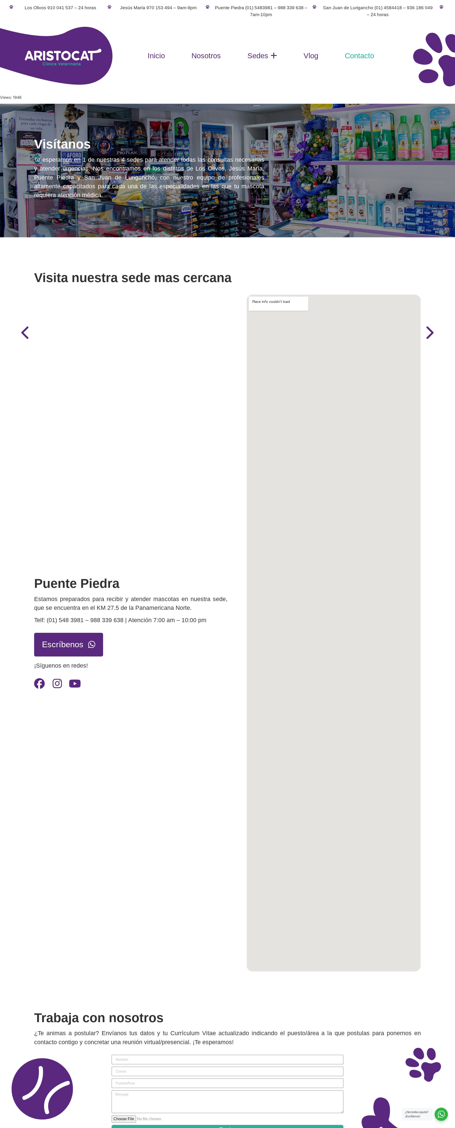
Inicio (156, 56)
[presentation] (26, 332)
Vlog (311, 56)
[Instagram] (57, 688)
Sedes (257, 56)
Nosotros (206, 56)
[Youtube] (75, 688)
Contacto (359, 56)
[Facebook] (39, 688)
